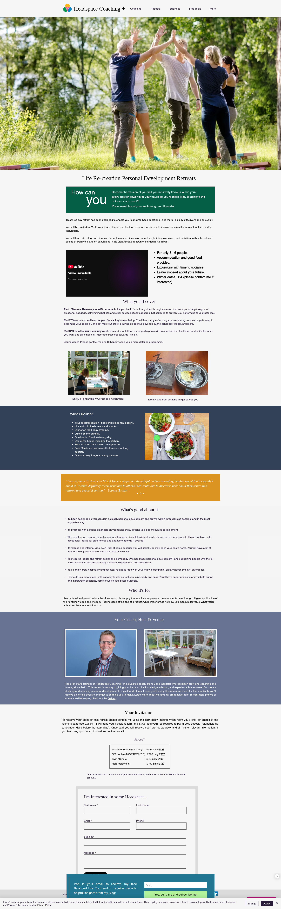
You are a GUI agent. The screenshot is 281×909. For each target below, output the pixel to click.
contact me (95, 341)
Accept (266, 903)
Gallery (89, 723)
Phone (140, 821)
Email (87, 821)
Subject (88, 836)
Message (89, 853)
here (186, 694)
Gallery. (112, 698)
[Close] (277, 903)
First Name (90, 805)
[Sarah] (143, 493)
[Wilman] (137, 493)
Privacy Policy (44, 905)
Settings (252, 903)
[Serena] (140, 493)
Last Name (142, 805)
